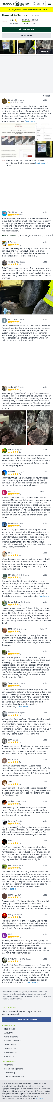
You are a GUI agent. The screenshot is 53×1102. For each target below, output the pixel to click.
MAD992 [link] (12, 629)
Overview (8, 1064)
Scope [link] (11, 683)
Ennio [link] (10, 100)
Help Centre (9, 1028)
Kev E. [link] (11, 759)
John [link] (10, 739)
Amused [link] (12, 712)
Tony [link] (10, 781)
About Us (8, 1032)
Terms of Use (10, 1048)
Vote (45, 100)
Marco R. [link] (12, 491)
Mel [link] (10, 449)
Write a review (26, 29)
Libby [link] (10, 914)
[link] (4, 101)
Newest (46, 95)
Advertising (9, 1072)
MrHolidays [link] (13, 575)
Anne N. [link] (11, 261)
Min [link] (10, 552)
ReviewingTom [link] (14, 958)
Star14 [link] (11, 212)
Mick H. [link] (11, 934)
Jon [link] (9, 651)
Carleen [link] (11, 801)
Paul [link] (10, 865)
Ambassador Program (14, 1076)
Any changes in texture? (30, 235)
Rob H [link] (11, 523)
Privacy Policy (10, 1052)
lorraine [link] (11, 821)
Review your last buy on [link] (28, 9)
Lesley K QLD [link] (14, 471)
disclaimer (39, 1098)
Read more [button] (30, 121)
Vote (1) (43, 491)
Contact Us (9, 1056)
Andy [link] (10, 387)
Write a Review (11, 1036)
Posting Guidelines (12, 1040)
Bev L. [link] (10, 319)
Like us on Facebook (28, 1019)
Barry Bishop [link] (14, 602)
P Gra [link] (10, 242)
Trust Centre (10, 1044)
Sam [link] (10, 840)
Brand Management (13, 1068)
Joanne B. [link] (12, 894)
